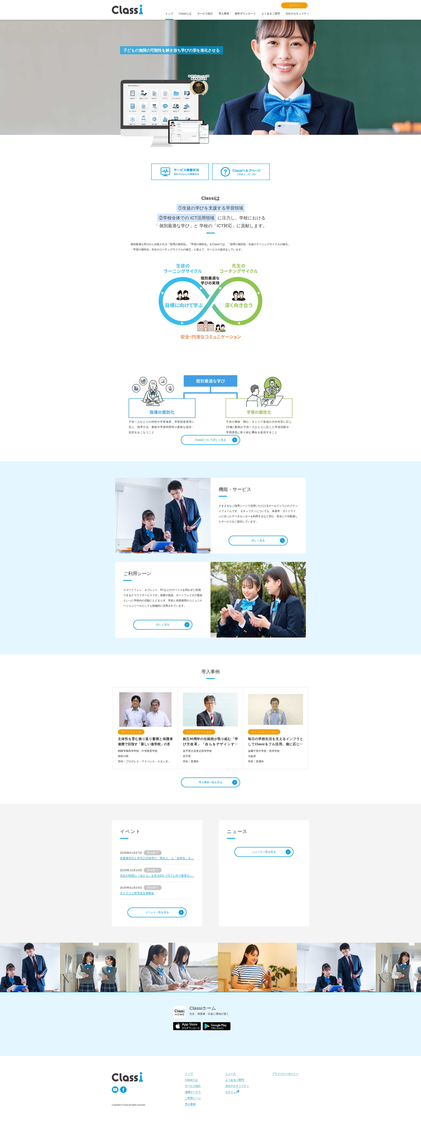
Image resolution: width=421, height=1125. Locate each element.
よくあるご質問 (234, 1079)
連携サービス (193, 1092)
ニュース (230, 1073)
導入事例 (190, 1104)
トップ (189, 1073)
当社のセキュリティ (237, 1086)
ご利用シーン (193, 1098)
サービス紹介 (193, 1086)
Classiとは (191, 1079)
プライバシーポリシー (285, 1073)
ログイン (230, 1092)
